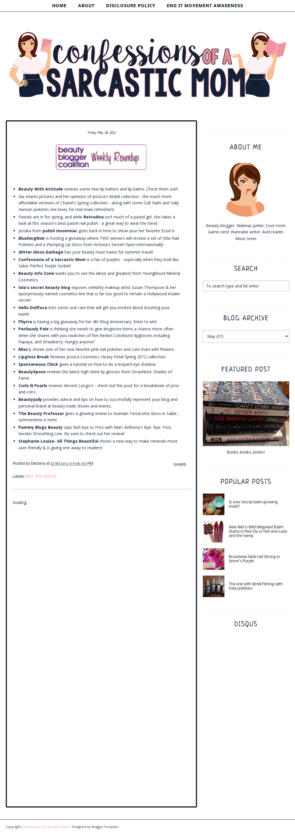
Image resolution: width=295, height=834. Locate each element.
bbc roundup (41, 477)
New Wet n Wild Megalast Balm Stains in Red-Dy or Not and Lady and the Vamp (258, 531)
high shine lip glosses (100, 371)
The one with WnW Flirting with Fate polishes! (256, 586)
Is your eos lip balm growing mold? (253, 504)
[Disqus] (101, 578)
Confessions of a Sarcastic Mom (46, 827)
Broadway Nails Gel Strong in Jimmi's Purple (254, 559)
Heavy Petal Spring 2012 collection (133, 356)
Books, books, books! (246, 452)
